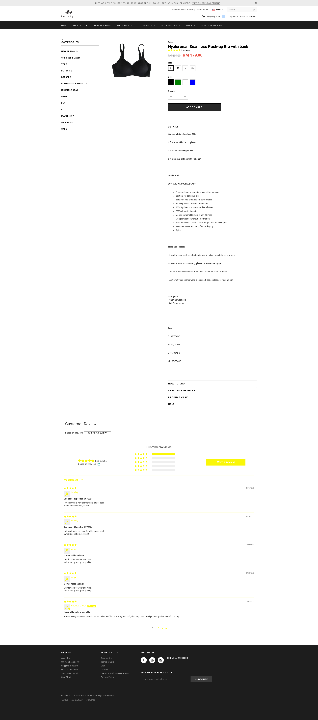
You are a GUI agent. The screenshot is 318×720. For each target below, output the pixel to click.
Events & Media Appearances (115, 673)
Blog (103, 666)
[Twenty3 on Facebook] (144, 660)
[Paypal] (90, 700)
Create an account (248, 16)
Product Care (178, 397)
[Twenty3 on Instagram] (161, 660)
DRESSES (66, 77)
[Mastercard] (77, 700)
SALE (64, 129)
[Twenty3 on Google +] (152, 660)
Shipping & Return (69, 666)
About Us (65, 658)
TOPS (64, 64)
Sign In (233, 16)
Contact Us (106, 658)
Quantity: (172, 91)
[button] (174, 50)
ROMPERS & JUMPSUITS (74, 84)
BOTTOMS (66, 71)
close (256, 2)
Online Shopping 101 (71, 662)
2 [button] (158, 628)
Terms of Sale (107, 662)
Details (173, 126)
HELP (171, 404)
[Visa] (64, 700)
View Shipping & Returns (206, 3)
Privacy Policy (107, 677)
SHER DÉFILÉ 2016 (70, 58)
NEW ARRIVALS (69, 51)
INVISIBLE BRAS (69, 90)
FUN (63, 103)
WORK (64, 96)
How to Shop (177, 383)
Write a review (97, 433)
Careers (105, 669)
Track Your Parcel (69, 673)
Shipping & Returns (181, 390)
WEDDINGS (67, 122)
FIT (63, 109)
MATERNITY (67, 116)
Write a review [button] (225, 462)
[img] (70, 488)
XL (192, 68)
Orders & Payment (70, 669)
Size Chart (66, 677)
